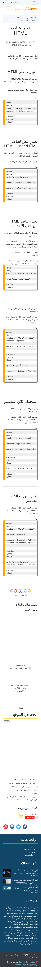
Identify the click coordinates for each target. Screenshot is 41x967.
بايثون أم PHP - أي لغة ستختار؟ (24, 779)
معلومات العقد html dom (20, 685)
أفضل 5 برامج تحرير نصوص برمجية (22, 783)
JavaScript (26, 45)
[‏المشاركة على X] (25, 591)
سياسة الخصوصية (26, 849)
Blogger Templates (27, 962)
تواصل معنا (29, 855)
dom (19, 17)
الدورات (30, 847)
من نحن (30, 852)
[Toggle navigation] (34, 2)
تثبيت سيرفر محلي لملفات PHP (24, 786)
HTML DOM (16, 45)
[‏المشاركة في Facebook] (20, 591)
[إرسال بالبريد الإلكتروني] (29, 591)
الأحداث (20, 708)
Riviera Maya (20, 965)
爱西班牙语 (33, 965)
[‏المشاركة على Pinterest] (16, 591)
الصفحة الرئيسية (29, 17)
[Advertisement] (20, 748)
